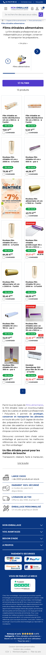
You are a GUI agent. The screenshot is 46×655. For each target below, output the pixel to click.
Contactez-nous (26, 2)
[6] (27, 633)
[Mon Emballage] (19, 8)
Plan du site (36, 652)
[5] (26, 633)
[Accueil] (2, 20)
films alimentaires (34, 405)
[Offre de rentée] (11, 198)
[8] (30, 633)
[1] (21, 633)
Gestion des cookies (21, 649)
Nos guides (39, 2)
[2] (23, 633)
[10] (32, 633)
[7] (28, 633)
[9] (31, 633)
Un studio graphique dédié (25, 510)
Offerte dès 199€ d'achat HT (25, 500)
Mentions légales (20, 652)
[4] (25, 633)
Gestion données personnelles (22, 647)
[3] (24, 633)
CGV (7, 652)
